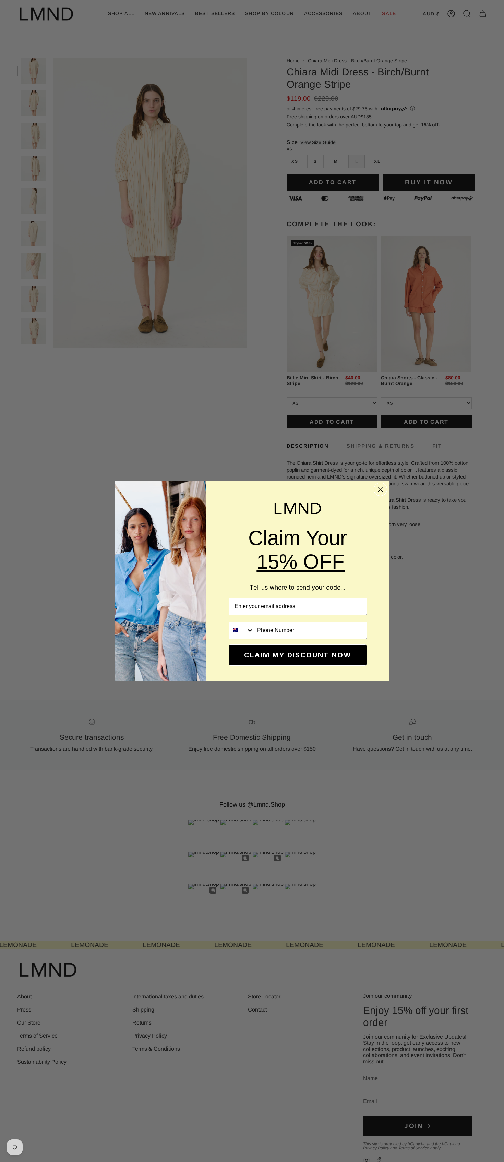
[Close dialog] (380, 489)
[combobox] (241, 630)
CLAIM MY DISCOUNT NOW (297, 655)
